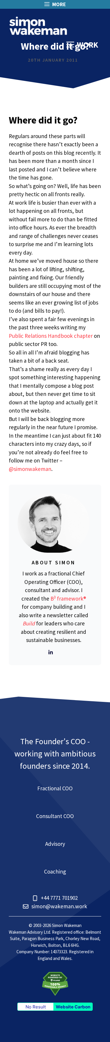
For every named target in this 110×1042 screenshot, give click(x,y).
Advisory (55, 843)
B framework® (68, 598)
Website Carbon (73, 1007)
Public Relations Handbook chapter (51, 335)
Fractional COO (55, 788)
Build (29, 623)
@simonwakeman (30, 468)
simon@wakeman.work (59, 906)
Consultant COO (55, 816)
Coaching (55, 871)
